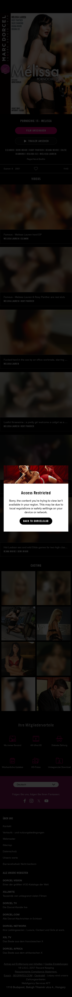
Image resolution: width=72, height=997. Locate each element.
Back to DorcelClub (36, 521)
